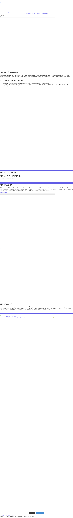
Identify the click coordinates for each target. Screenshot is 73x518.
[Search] (72, 1)
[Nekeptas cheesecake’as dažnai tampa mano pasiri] (6, 433)
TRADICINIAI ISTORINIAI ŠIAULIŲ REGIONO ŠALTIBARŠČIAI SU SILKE (20, 166)
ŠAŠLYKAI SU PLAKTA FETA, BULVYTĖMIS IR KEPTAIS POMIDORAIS (20, 163)
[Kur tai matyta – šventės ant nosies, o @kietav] (30, 353)
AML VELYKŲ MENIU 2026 (7, 181)
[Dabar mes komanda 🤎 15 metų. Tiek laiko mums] (18, 328)
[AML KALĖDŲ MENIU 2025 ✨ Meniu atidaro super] (42, 353)
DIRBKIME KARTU (38, 13)
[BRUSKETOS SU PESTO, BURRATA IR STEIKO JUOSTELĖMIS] (6, 364)
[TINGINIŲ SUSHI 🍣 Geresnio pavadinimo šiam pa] (67, 459)
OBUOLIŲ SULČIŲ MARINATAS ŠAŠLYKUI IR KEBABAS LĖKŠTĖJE (53, 161)
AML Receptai (27, 13)
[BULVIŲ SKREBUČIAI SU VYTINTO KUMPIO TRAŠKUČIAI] (67, 359)
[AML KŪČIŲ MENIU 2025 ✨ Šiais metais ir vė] (55, 356)
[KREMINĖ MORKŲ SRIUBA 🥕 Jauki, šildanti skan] (55, 455)
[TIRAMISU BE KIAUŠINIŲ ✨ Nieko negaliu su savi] (18, 453)
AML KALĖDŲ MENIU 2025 (23, 181)
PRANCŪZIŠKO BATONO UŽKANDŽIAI (51, 166)
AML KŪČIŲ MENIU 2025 (38, 181)
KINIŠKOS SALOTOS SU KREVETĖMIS (24, 88)
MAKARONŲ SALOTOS (6, 88)
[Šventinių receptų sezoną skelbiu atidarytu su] (30, 444)
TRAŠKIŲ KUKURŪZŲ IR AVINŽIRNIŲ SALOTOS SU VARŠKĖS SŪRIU (19, 169)
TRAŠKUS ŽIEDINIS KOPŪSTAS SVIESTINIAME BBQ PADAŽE (17, 161)
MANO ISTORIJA (45, 13)
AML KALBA (32, 13)
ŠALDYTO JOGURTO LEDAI (34, 158)
